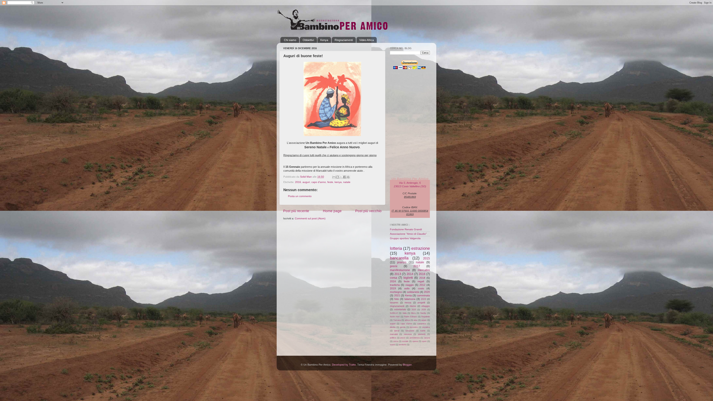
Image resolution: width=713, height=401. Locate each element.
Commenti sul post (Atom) (310, 218)
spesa (415, 341)
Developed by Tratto (344, 364)
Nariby (423, 313)
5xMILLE (394, 313)
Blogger (407, 364)
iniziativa (426, 327)
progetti (421, 302)
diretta (392, 327)
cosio (421, 288)
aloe (415, 320)
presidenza (415, 338)
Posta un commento (300, 196)
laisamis (394, 302)
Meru (413, 313)
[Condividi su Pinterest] (348, 177)
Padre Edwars (410, 316)
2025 (414, 309)
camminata (423, 295)
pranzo (401, 262)
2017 (416, 266)
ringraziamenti (397, 306)
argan (424, 320)
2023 (423, 299)
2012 (422, 285)
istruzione (410, 331)
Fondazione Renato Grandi (406, 229)
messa (408, 302)
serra (395, 341)
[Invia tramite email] (334, 177)
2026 (423, 309)
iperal (396, 331)
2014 (410, 274)
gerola (403, 327)
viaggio (409, 285)
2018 (422, 277)
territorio (402, 344)
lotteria (396, 248)
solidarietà (413, 292)
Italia (405, 313)
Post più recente (296, 211)
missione (408, 334)
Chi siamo (290, 40)
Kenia (408, 295)
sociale (405, 341)
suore (392, 344)
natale (346, 182)
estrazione (420, 248)
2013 (397, 274)
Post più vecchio (368, 211)
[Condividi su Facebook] (344, 177)
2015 (426, 258)
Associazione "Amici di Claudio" (408, 234)
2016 (298, 182)
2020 (427, 292)
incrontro (414, 327)
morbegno (396, 292)
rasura (427, 338)
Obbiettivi (308, 40)
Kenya (324, 40)
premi (393, 266)
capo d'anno (318, 182)
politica (393, 338)
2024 (393, 281)
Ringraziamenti (344, 40)
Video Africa (366, 40)
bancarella (399, 258)
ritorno (413, 306)
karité (422, 331)
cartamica (421, 324)
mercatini (424, 270)
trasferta (395, 285)
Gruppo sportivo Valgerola (405, 238)
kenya (338, 182)
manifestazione (400, 270)
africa (407, 320)
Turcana (397, 320)
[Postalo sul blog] (337, 177)
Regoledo (425, 316)
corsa (393, 277)
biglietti (408, 277)
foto (396, 299)
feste (330, 182)
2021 (397, 295)
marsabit (394, 334)
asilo (407, 288)
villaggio (425, 306)
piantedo (422, 334)
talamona (409, 299)
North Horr (395, 316)
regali (421, 281)
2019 (393, 288)
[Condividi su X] (341, 177)
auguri (306, 182)
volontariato (400, 309)
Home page (332, 211)
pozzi (402, 338)
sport (424, 341)
